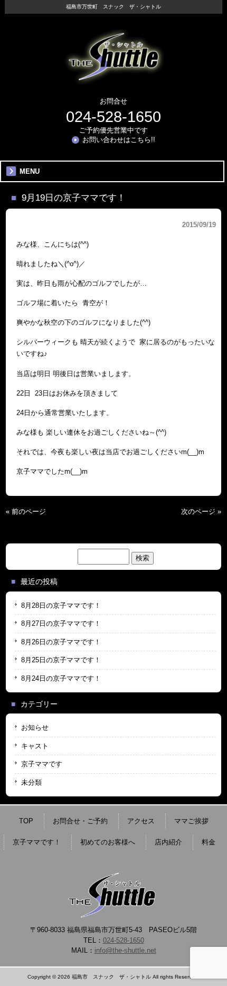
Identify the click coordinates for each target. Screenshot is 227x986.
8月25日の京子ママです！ (61, 660)
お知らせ (35, 727)
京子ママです (41, 764)
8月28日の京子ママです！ (61, 605)
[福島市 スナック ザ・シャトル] (113, 80)
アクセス (141, 821)
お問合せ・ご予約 (80, 821)
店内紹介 (168, 842)
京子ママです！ (37, 842)
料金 (208, 842)
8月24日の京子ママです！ (61, 678)
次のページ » (201, 511)
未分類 (31, 782)
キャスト (35, 746)
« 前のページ (26, 511)
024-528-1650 (113, 116)
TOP (26, 821)
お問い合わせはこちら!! (118, 140)
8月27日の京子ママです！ (61, 623)
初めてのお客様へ (107, 842)
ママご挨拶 (191, 821)
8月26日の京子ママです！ (61, 642)
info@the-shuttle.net (125, 950)
